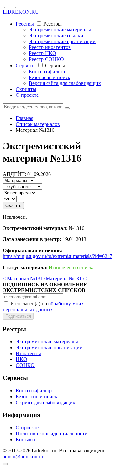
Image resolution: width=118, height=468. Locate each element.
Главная (24, 118)
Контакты (27, 439)
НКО (21, 359)
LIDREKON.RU (21, 12)
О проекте (27, 95)
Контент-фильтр (47, 71)
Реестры (25, 23)
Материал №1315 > (67, 278)
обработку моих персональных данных (43, 306)
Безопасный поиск (49, 77)
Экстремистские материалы (60, 29)
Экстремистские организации (62, 41)
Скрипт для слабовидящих (45, 402)
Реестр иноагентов (50, 47)
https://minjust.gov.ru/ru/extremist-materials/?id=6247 (57, 256)
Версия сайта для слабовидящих (65, 83)
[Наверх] (5, 464)
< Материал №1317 (24, 278)
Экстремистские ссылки (56, 35)
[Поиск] (67, 108)
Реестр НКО (42, 53)
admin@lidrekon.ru (23, 456)
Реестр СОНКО (46, 59)
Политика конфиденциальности (52, 433)
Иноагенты (28, 353)
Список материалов (38, 124)
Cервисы (26, 65)
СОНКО (25, 365)
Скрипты (26, 89)
